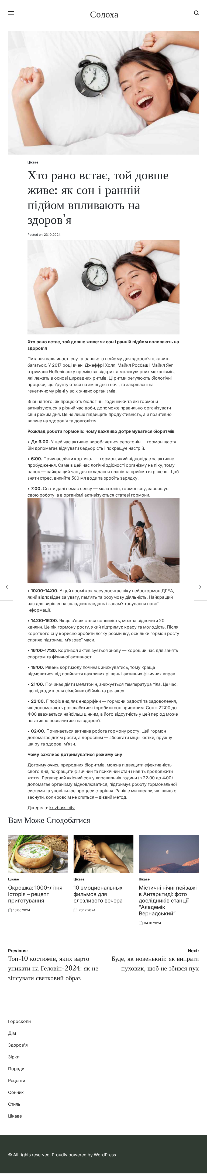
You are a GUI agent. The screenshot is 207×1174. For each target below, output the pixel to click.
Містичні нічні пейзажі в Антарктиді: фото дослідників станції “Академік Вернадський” (168, 900)
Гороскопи (19, 1021)
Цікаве (32, 162)
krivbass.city (62, 807)
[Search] (196, 12)
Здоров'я (18, 1045)
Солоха (104, 14)
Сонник (16, 1092)
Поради (16, 1068)
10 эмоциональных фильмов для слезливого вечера (98, 894)
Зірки (13, 1056)
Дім (12, 1033)
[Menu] (11, 12)
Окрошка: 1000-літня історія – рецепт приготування (35, 894)
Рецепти (16, 1080)
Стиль (14, 1104)
